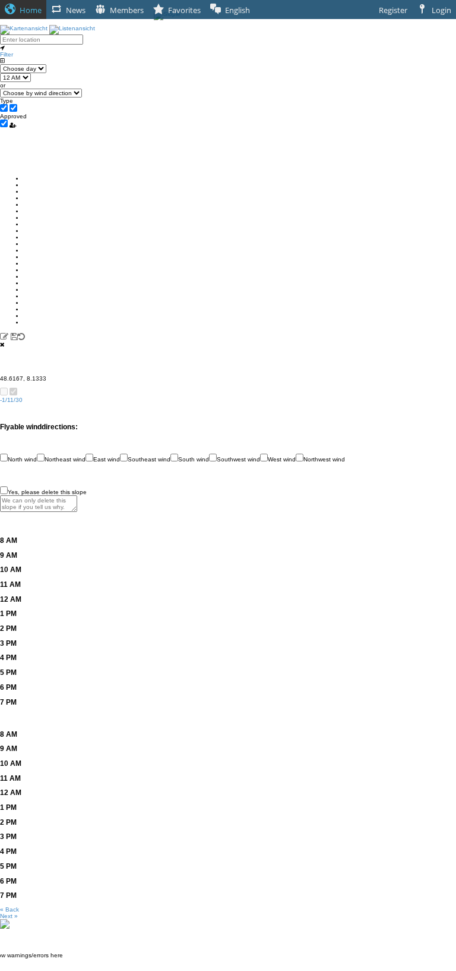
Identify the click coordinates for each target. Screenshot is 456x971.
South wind (193, 459)
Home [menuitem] (31, 10)
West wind (282, 459)
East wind (106, 459)
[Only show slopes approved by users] (13, 125)
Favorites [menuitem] (184, 10)
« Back (9, 909)
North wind (22, 459)
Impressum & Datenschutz (228, 967)
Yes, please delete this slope (47, 492)
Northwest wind (324, 459)
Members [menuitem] (127, 10)
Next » (9, 916)
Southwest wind (238, 459)
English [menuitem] (237, 10)
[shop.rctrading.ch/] (5, 923)
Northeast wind (65, 459)
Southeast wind (149, 459)
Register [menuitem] (393, 10)
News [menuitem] (76, 10)
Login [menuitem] (441, 10)
